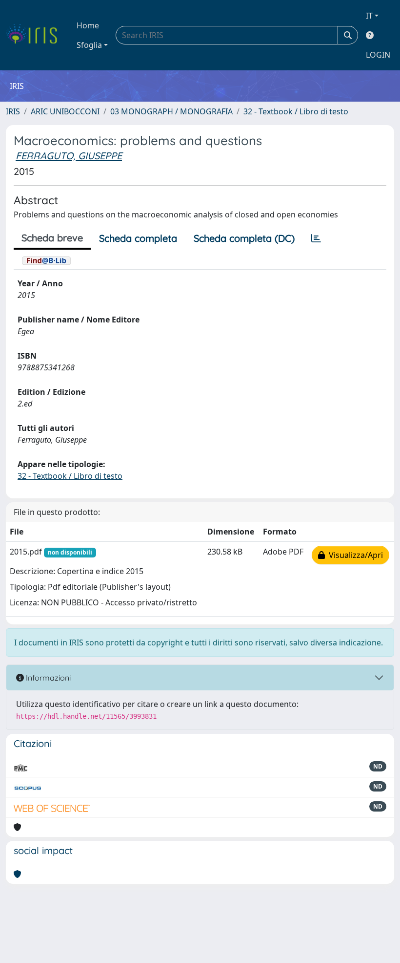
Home (88, 25)
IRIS (13, 111)
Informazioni (47, 678)
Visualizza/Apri (354, 555)
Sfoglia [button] (89, 45)
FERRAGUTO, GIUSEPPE (69, 156)
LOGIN (378, 54)
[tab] (316, 238)
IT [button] (369, 15)
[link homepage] (35, 35)
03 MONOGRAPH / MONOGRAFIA (171, 111)
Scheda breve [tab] (52, 238)
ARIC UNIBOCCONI (65, 111)
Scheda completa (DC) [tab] (244, 238)
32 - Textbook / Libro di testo (295, 111)
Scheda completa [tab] (138, 238)
